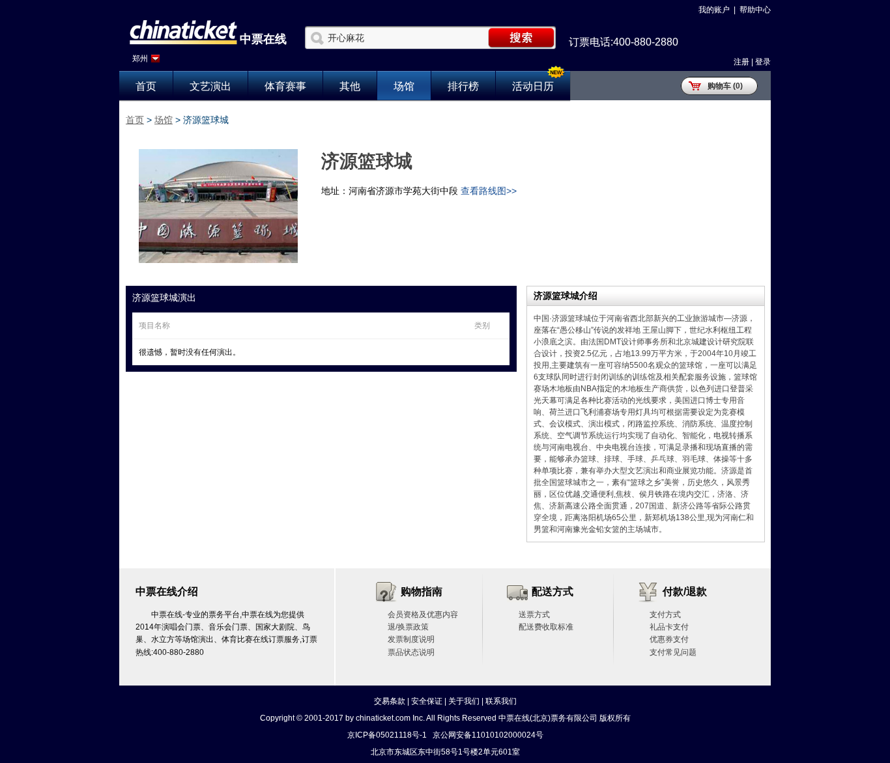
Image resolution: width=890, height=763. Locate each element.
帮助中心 (755, 9)
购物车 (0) (725, 85)
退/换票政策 (408, 626)
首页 (146, 86)
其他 (349, 86)
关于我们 (464, 701)
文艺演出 (210, 86)
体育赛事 (285, 86)
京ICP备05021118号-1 (387, 735)
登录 (763, 61)
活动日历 (533, 86)
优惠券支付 (669, 639)
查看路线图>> (489, 191)
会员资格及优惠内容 (423, 614)
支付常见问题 (673, 652)
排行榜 (463, 86)
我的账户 (714, 9)
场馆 (404, 86)
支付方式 (665, 614)
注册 (741, 61)
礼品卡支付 (669, 626)
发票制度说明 (411, 639)
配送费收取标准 (546, 626)
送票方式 (534, 614)
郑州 (140, 58)
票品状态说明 (411, 652)
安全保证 (426, 701)
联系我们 (501, 701)
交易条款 (389, 701)
